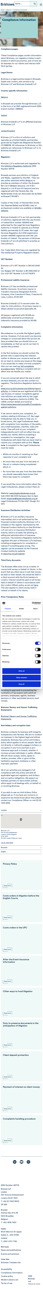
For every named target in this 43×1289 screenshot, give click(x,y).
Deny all (21, 684)
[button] (21, 819)
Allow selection (21, 677)
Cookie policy (7, 1276)
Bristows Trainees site (11, 1263)
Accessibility (6, 1269)
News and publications (11, 1250)
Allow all (21, 671)
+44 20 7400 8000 (7, 843)
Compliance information (11, 1273)
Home (2, 10)
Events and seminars (10, 1254)
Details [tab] (21, 608)
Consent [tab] (8, 608)
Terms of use (6, 1283)
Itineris (38, 1284)
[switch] (38, 649)
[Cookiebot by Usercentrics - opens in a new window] (32, 603)
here (36, 585)
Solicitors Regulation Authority (18, 166)
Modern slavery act (9, 1280)
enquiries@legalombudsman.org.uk (22, 499)
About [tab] (35, 608)
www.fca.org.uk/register (14, 554)
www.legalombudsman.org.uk (22, 493)
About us (8, 10)
